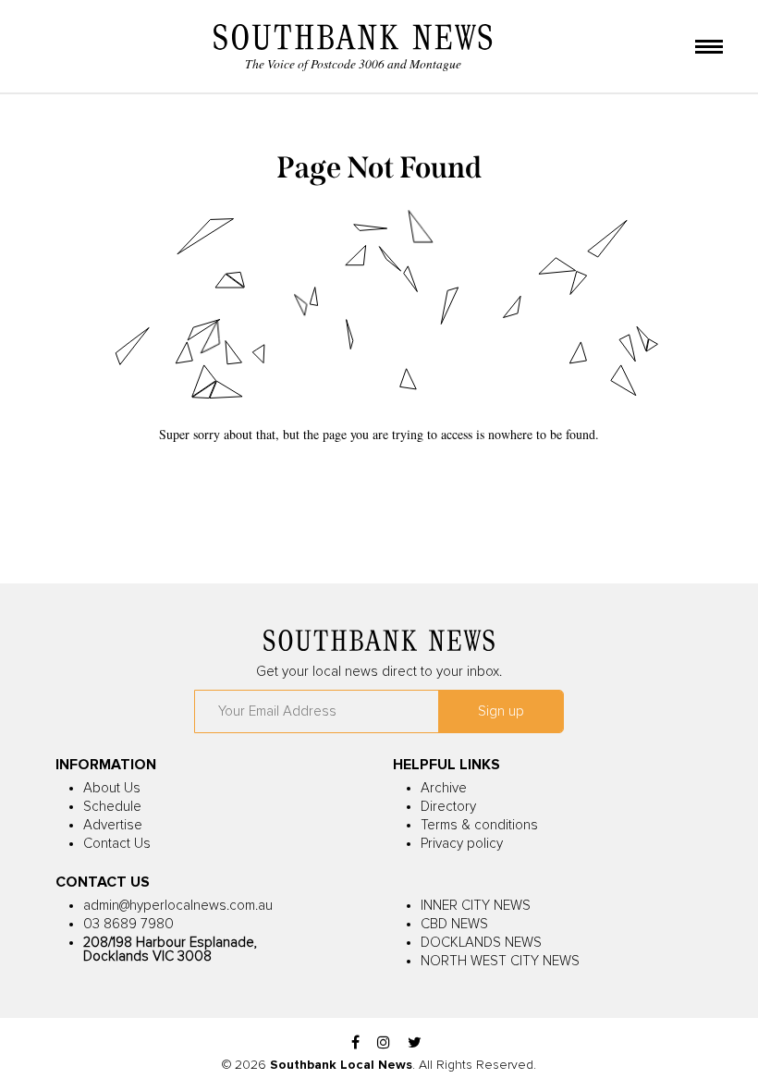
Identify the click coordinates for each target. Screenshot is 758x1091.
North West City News (500, 961)
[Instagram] (383, 1043)
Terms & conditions (479, 825)
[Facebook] (355, 1043)
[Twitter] (415, 1043)
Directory (448, 807)
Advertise (112, 825)
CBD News (454, 924)
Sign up (501, 711)
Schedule (112, 807)
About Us (112, 788)
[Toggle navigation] (709, 48)
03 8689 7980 (128, 924)
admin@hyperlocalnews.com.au (178, 906)
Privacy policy (462, 844)
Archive (444, 788)
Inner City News (476, 906)
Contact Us (117, 844)
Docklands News (481, 943)
